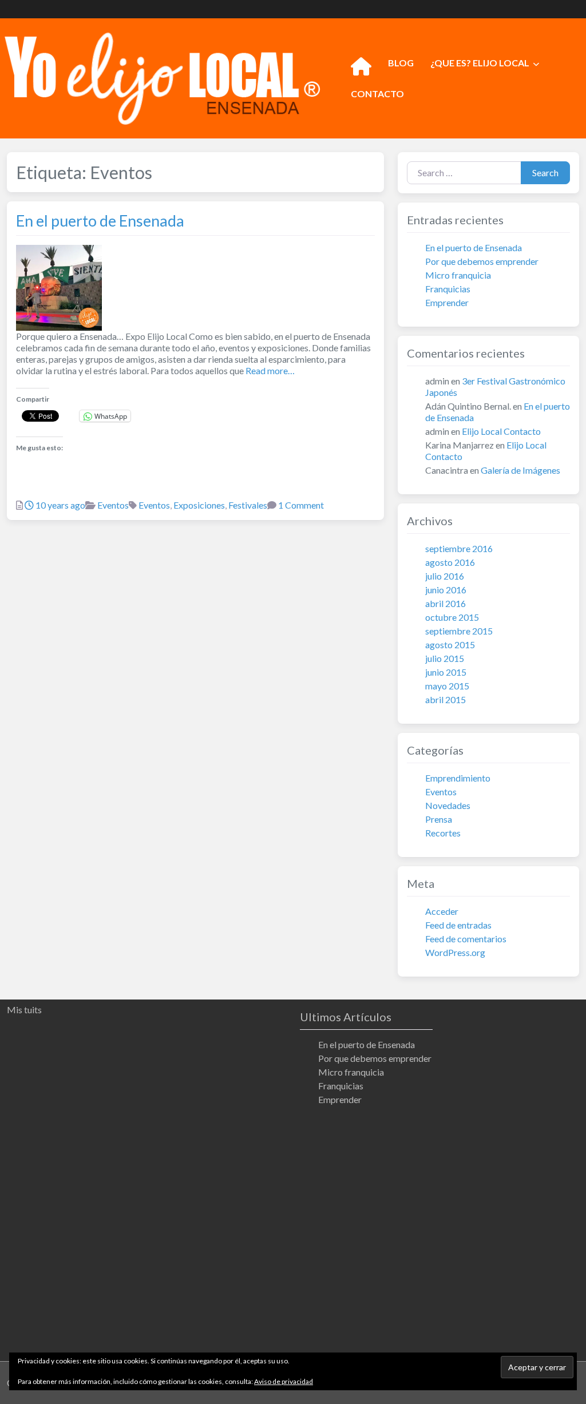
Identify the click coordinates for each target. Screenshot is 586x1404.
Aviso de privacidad (283, 1381)
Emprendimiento (457, 777)
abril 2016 (445, 603)
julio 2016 (444, 575)
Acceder (441, 911)
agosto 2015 (450, 644)
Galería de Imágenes (520, 470)
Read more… (269, 370)
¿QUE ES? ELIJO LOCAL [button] (479, 62)
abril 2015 (445, 699)
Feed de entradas (458, 924)
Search (545, 172)
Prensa (438, 819)
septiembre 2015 (459, 630)
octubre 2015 (452, 617)
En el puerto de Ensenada (100, 220)
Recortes (443, 832)
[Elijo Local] (162, 77)
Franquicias (447, 288)
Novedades (447, 805)
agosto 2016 (450, 562)
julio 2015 (444, 658)
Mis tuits (24, 1009)
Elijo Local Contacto (501, 431)
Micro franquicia (458, 274)
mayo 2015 (447, 685)
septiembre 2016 (459, 548)
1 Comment (301, 504)
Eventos (113, 504)
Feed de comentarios (465, 938)
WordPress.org (455, 952)
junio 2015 (445, 672)
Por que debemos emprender (482, 261)
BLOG (401, 62)
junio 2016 (445, 589)
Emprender (447, 302)
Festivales (247, 504)
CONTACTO (377, 93)
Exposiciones (199, 504)
